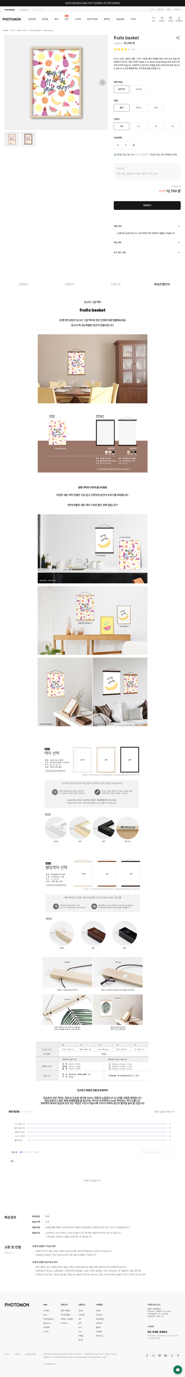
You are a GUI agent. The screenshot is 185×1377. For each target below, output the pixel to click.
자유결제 (46, 1327)
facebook (147, 1355)
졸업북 (98, 1327)
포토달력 (120, 19)
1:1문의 (46, 1332)
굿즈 (67, 19)
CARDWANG (38, 9)
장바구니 (162, 19)
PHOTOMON (9, 9)
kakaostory (178, 1355)
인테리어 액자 (22, 30)
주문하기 (147, 205)
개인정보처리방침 (30, 1354)
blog (159, 1355)
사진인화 (32, 19)
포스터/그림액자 (35, 30)
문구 (80, 1327)
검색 (153, 19)
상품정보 (69, 284)
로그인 (152, 10)
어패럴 (80, 1336)
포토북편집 (100, 1319)
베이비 (107, 19)
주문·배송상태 (48, 1319)
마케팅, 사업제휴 (67, 1319)
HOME (5, 30)
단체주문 (99, 1323)
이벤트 (168, 10)
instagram (153, 1355)
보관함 (170, 19)
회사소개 (7, 1354)
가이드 (133, 19)
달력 (80, 1323)
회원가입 (160, 10)
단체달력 (99, 1332)
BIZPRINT (24, 9)
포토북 (45, 19)
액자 (56, 19)
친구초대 (64, 1323)
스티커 (78, 19)
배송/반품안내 (162, 284)
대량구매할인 (65, 1311)
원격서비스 (47, 1323)
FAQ (45, 1315)
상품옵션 (23, 284)
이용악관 (17, 1354)
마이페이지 (179, 19)
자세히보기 (8, 1253)
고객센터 (177, 10)
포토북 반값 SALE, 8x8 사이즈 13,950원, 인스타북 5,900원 (92, 3)
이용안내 (99, 1315)
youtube (165, 1355)
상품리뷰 (115, 284)
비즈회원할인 (65, 1315)
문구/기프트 (92, 19)
